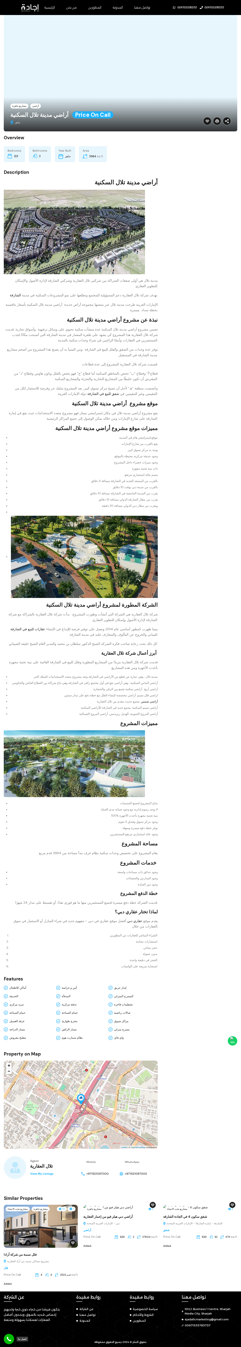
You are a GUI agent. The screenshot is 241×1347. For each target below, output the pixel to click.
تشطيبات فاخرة (123, 1004)
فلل (6, 1268)
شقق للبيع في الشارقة (103, 394)
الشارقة (15, 295)
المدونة (118, 7)
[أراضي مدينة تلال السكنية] (81, 1099)
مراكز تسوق (121, 1021)
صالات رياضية (122, 1013)
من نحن (71, 7)
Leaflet (124, 1147)
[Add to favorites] (207, 121)
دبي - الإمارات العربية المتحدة (103, 1223)
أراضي (35, 106)
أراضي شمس (149, 701)
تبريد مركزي (16, 1004)
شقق (166, 1230)
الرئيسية (49, 7)
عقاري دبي (134, 921)
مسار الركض (69, 1029)
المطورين (94, 7)
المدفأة (66, 996)
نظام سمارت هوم (72, 1038)
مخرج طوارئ (69, 1021)
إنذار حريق (120, 988)
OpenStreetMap (138, 1147)
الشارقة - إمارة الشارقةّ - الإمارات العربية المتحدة (194, 1223)
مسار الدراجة (17, 1029)
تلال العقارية (41, 1166)
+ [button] (9, 1065)
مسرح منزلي (122, 1029)
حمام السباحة (17, 1013)
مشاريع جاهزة (19, 106)
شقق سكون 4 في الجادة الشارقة (185, 1216)
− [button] (9, 1071)
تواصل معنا (142, 7)
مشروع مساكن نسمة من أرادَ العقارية (27, 1261)
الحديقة (13, 996)
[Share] (227, 121)
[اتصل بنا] (9, 1339)
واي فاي (119, 1038)
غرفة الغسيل (16, 1021)
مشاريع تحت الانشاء (18, 1209)
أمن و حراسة (69, 988)
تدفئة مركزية (69, 1004)
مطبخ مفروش (17, 1038)
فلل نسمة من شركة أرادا (20, 1254)
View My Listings (41, 1174)
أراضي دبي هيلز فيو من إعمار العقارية (108, 1216)
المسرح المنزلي (123, 996)
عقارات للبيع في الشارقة (27, 629)
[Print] (217, 121)
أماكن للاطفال (17, 988)
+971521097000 (97, 1174)
